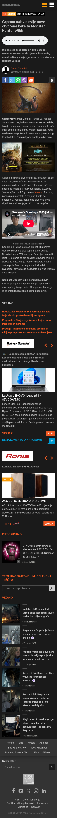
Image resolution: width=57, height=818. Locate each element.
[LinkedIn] (44, 791)
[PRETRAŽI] (52, 588)
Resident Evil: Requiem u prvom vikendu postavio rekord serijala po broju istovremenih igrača (35, 700)
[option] (28, 394)
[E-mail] (31, 80)
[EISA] (28, 779)
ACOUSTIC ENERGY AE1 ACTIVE (24, 501)
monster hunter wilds (26, 13)
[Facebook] (5, 80)
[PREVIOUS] (46, 345)
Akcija (49, 523)
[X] (28, 791)
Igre (4, 13)
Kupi (50, 433)
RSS (17, 799)
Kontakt (35, 807)
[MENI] (52, 5)
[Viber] (24, 80)
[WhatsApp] (18, 80)
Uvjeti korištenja (31, 799)
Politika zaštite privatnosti (20, 803)
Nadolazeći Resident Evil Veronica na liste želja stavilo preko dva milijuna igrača (26, 313)
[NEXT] (52, 345)
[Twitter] (12, 80)
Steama (38, 192)
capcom (41, 13)
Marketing (23, 807)
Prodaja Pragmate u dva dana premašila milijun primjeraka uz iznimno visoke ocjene (27, 330)
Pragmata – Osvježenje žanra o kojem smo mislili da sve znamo (38, 634)
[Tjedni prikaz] (44, 5)
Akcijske (11, 13)
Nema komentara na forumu (22, 439)
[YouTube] (21, 791)
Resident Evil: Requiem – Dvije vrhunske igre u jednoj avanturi (38, 677)
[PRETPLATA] (52, 767)
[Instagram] (36, 791)
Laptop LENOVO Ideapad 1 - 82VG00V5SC (21, 397)
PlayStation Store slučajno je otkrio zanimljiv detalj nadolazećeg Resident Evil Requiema (37, 725)
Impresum (42, 803)
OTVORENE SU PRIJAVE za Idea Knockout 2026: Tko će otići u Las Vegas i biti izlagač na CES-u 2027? (38, 551)
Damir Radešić (19, 68)
